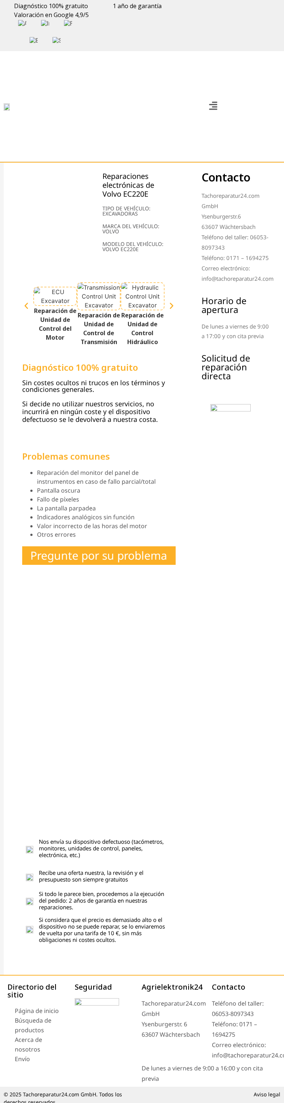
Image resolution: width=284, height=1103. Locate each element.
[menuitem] (22, 23)
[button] (213, 106)
